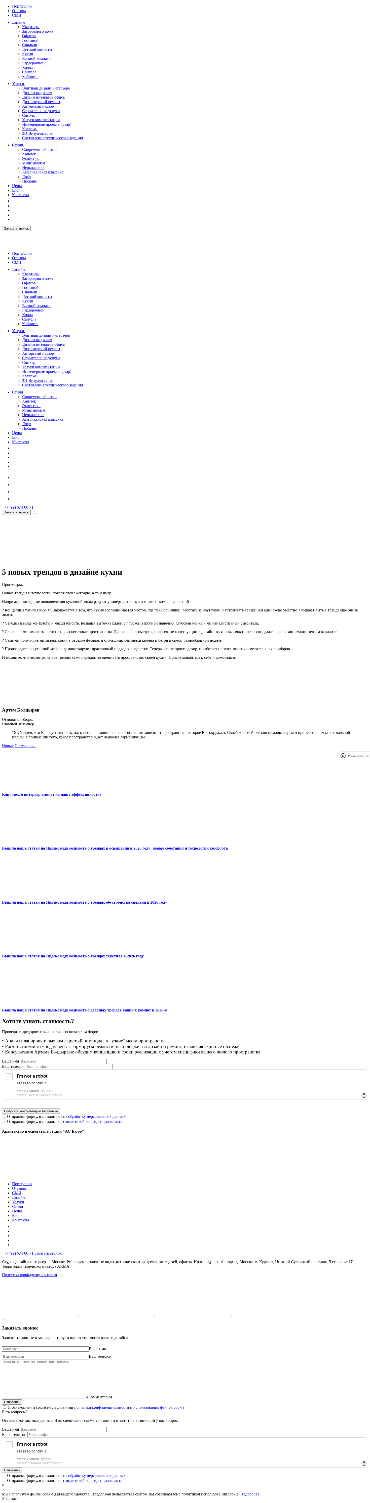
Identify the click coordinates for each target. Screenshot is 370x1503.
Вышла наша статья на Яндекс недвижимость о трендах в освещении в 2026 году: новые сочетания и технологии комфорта (115, 848)
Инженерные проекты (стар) (46, 124)
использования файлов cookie (158, 1407)
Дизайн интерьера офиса (43, 97)
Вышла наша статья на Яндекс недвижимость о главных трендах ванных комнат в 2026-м (84, 1010)
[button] (28, 22)
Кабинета (30, 76)
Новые (8, 745)
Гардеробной (33, 63)
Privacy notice (356, 756)
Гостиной (30, 40)
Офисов (29, 36)
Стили (17, 145)
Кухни (27, 54)
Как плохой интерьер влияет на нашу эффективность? (52, 794)
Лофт (26, 176)
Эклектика (31, 158)
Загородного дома (37, 31)
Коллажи (30, 129)
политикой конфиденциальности (94, 1121)
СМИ (16, 15)
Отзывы (19, 11)
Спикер (28, 115)
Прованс (29, 181)
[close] (367, 756)
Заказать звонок (16, 228)
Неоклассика (33, 167)
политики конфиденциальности (101, 1407)
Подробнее (249, 1494)
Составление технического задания (52, 138)
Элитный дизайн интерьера (46, 88)
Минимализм (33, 163)
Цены (17, 186)
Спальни (29, 45)
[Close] (4, 1319)
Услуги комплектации (41, 120)
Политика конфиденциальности (29, 1275)
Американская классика (42, 172)
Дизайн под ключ (37, 93)
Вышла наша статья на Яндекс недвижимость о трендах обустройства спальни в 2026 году (84, 902)
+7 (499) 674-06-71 (17, 507)
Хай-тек (29, 154)
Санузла (29, 72)
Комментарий (100, 1397)
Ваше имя (10, 1061)
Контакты (20, 195)
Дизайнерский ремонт (41, 102)
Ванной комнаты (36, 58)
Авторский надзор (38, 106)
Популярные (25, 745)
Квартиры (31, 27)
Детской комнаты (37, 49)
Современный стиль (39, 149)
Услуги (18, 83)
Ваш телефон (13, 1066)
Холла (27, 67)
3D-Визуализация (37, 133)
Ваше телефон (14, 1434)
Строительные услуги (41, 111)
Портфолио (22, 6)
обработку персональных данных (97, 1116)
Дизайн (18, 22)
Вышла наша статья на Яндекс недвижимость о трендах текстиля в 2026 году (73, 956)
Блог (16, 190)
